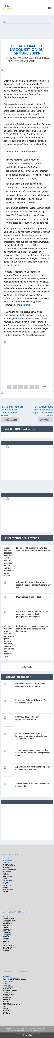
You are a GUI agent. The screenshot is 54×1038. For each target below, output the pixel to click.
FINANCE (6, 938)
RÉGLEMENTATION (9, 866)
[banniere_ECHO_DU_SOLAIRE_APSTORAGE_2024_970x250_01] (27, 27)
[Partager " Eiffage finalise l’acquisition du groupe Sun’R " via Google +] (20, 386)
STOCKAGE (6, 976)
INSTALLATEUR (7, 925)
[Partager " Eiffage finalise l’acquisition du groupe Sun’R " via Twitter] (15, 386)
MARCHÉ (6, 875)
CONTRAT (6, 941)
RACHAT (31, 61)
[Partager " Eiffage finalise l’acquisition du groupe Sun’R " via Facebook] (9, 386)
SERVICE (5, 1012)
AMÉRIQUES (7, 885)
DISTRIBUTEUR (7, 929)
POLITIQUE (6, 862)
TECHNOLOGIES (8, 987)
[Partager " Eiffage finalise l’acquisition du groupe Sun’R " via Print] (37, 386)
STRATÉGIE (6, 936)
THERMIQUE (7, 985)
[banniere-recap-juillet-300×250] (27, 447)
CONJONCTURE (8, 876)
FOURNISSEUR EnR (9, 920)
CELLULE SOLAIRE (8, 994)
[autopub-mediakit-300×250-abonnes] (27, 499)
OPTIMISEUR (7, 1010)
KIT (4, 1006)
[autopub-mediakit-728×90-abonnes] (27, 395)
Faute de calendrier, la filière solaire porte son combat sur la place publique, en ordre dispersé (32, 614)
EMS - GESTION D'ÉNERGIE (11, 1005)
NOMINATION (7, 949)
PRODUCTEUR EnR (17, 61)
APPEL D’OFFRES (8, 864)
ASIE (4, 884)
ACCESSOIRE (7, 1003)
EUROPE (5, 882)
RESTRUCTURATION (9, 947)
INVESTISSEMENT (8, 945)
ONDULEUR (6, 999)
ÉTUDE (5, 878)
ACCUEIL (9, 1028)
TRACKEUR (6, 1014)
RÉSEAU (5, 983)
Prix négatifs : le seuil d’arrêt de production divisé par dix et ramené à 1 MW (33, 584)
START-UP (6, 950)
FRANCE (44, 58)
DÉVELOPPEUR (31, 58)
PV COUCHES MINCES (10, 990)
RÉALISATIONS (7, 860)
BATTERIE (6, 1001)
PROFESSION (7, 868)
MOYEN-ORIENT (8, 889)
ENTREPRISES (7, 934)
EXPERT (5, 873)
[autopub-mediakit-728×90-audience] (27, 72)
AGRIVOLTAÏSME (8, 981)
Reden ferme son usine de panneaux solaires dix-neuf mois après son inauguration (32, 628)
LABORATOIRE (7, 933)
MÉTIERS (6, 916)
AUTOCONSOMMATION (10, 978)
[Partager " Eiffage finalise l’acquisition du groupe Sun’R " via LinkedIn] (26, 386)
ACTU (20, 58)
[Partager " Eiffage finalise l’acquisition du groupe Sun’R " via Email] (31, 386)
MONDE (5, 891)
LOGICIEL (6, 1008)
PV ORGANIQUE (8, 992)
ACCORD (5, 940)
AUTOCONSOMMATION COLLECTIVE (14, 980)
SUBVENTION (7, 871)
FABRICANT (6, 931)
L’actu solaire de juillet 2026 (28, 597)
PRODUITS (6, 996)
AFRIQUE (5, 887)
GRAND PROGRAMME (9, 869)
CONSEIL (5, 927)
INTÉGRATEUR (7, 924)
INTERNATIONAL (8, 880)
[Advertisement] (27, 821)
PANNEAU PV (7, 998)
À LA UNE (6, 859)
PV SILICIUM (7, 989)
